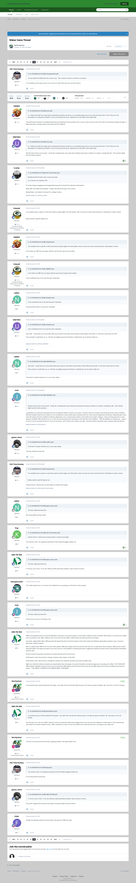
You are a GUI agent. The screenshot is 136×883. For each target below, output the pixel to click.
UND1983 (17, 137)
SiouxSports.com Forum (18, 3)
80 (18, 544)
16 (21, 62)
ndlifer (16, 293)
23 (44, 62)
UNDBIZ (17, 106)
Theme (54, 876)
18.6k (17, 453)
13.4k (17, 122)
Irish (47, 111)
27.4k (17, 224)
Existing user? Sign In (111, 4)
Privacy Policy (64, 876)
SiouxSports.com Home (31, 10)
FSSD (17, 816)
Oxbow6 (16, 208)
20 (34, 62)
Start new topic (101, 54)
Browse (11, 10)
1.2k (17, 85)
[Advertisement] (25, 27)
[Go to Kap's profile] (17, 534)
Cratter (17, 168)
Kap (16, 528)
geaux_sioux (17, 437)
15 (17, 62)
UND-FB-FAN (16, 555)
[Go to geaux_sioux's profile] (63, 98)
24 (48, 62)
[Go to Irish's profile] (17, 397)
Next (55, 62)
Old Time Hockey (17, 69)
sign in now (49, 849)
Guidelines (19, 14)
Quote (32, 88)
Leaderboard (45, 10)
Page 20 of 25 (67, 62)
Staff (26, 14)
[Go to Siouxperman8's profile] (17, 588)
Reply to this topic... (25, 856)
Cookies (81, 876)
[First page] (10, 62)
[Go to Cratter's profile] (45, 98)
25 (51, 62)
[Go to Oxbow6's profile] (17, 215)
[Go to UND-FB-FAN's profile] (17, 561)
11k (18, 571)
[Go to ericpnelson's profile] (35, 98)
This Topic (119, 9)
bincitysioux (20, 45)
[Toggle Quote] (28, 74)
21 (37, 62)
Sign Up (124, 3)
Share (110, 46)
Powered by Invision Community (68, 880)
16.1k (17, 184)
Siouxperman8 (50, 74)
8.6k (17, 697)
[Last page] (59, 62)
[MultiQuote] (27, 88)
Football (28, 47)
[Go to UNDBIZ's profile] (17, 112)
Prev (13, 62)
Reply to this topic (119, 54)
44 (18, 309)
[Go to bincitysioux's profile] (11, 46)
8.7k (17, 153)
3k (18, 832)
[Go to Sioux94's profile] (54, 98)
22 (41, 62)
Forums (10, 14)
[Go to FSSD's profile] (17, 823)
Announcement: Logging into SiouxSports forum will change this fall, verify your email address (68, 33)
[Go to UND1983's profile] (17, 143)
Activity (19, 10)
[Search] (127, 9)
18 (27, 62)
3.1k (17, 406)
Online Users (35, 14)
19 (30, 62)
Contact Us (73, 876)
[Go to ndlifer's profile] (17, 299)
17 (24, 62)
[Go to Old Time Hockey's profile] (17, 75)
